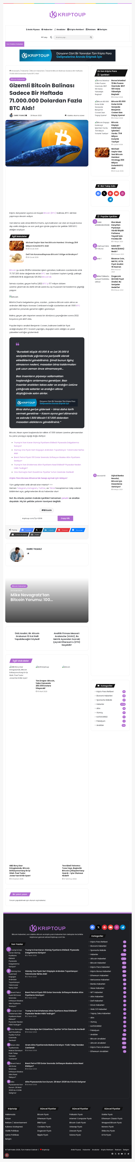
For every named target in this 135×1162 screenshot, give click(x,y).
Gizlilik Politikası (12, 1131)
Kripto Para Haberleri (100, 967)
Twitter (41, 488)
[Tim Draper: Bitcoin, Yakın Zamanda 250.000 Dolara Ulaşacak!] (47, 672)
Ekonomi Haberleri (104, 696)
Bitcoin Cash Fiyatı (77, 1122)
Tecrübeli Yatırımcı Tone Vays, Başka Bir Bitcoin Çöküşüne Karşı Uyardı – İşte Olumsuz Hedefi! (73, 870)
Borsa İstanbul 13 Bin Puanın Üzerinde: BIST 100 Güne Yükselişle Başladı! (118, 87)
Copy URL (65, 518)
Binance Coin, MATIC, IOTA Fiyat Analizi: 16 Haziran (118, 262)
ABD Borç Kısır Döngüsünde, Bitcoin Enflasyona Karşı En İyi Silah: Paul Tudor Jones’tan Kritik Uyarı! (19, 870)
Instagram (32, 488)
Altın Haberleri (96, 996)
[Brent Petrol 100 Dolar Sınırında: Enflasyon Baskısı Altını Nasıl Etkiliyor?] (16, 1070)
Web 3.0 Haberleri (98, 1009)
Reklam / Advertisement (16, 1122)
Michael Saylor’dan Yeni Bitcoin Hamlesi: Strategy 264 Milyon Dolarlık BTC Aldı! (117, 159)
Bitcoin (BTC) (49, 213)
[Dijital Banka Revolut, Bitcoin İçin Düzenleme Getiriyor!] (102, 573)
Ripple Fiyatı (42, 1135)
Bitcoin (12, 270)
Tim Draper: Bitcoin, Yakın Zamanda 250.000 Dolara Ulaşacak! (45, 684)
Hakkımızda (10, 1114)
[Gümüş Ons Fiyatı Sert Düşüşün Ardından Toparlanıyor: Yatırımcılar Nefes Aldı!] (16, 979)
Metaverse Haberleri (99, 979)
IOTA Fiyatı (106, 1135)
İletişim (103, 29)
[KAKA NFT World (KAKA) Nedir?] (102, 249)
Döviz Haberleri (97, 1005)
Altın (98, 708)
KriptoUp (45, 1149)
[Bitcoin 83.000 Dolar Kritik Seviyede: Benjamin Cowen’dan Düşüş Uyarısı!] (102, 108)
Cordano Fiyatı (44, 1127)
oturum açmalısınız (37, 900)
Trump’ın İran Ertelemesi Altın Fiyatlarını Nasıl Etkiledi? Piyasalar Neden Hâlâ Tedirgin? (51, 1012)
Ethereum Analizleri (99, 1051)
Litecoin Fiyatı (75, 1131)
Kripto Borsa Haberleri (100, 971)
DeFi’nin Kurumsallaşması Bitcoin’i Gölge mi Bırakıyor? (52, 254)
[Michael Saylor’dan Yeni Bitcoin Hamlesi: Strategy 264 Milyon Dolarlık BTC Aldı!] (16, 246)
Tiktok (52, 488)
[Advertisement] (46, 188)
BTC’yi (46, 283)
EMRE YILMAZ (19, 115)
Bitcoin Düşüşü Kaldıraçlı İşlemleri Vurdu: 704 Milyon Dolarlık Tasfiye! (116, 132)
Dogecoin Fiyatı (44, 1131)
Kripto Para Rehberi (105, 691)
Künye (8, 1118)
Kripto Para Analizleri (100, 1047)
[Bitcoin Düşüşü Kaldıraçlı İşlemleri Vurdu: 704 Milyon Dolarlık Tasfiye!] (102, 128)
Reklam (92, 29)
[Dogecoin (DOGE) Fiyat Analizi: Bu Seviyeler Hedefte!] (102, 373)
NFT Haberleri (96, 992)
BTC (43, 273)
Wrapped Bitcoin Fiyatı (112, 1122)
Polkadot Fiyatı (76, 1114)
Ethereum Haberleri (99, 975)
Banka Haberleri (97, 984)
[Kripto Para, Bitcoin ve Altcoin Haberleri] (67, 14)
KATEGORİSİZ (102, 717)
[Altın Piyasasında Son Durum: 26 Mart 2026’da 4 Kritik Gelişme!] (16, 1087)
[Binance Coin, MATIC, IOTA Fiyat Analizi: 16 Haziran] (102, 262)
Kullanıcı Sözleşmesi (14, 1127)
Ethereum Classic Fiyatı (112, 1118)
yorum (65, 498)
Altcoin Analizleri (98, 1043)
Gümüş (100, 712)
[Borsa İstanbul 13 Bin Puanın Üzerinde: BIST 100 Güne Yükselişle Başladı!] (102, 87)
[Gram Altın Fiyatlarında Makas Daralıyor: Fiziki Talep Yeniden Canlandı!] (16, 1052)
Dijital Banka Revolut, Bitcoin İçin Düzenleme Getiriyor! (117, 481)
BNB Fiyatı (41, 1122)
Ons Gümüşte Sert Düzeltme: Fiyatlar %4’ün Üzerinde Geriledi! (44, 472)
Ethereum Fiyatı (44, 1118)
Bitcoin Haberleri (37, 71)
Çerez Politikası (12, 1135)
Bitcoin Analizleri (98, 1038)
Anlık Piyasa (33, 29)
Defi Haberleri (96, 1000)
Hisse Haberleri (97, 988)
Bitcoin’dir (46, 276)
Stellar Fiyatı (107, 1114)
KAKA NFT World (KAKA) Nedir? (117, 249)
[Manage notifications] (7, 1155)
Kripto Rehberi (76, 29)
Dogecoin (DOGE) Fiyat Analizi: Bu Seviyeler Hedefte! (117, 282)
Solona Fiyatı (75, 1135)
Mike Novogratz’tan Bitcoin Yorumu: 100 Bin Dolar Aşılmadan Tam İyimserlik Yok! (31, 602)
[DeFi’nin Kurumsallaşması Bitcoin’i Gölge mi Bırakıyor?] (16, 258)
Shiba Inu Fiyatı (108, 1131)
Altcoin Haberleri (98, 958)
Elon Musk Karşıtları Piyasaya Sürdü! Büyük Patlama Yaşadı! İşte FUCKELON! (117, 230)
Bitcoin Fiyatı (43, 1114)
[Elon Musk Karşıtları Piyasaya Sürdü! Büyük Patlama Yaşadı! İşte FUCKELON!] (102, 225)
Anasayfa (15, 71)
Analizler (61, 29)
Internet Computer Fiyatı (80, 1118)
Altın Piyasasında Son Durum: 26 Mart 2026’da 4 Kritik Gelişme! (55, 1081)
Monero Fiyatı (108, 1127)
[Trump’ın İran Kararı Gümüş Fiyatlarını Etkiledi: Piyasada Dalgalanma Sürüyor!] (16, 958)
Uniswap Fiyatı (75, 1127)
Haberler (48, 29)
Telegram (21, 488)
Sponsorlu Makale (104, 700)
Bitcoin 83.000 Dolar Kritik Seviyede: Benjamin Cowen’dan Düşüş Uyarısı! (118, 108)
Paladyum (101, 721)
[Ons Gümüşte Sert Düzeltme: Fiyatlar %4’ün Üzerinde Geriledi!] (16, 1035)
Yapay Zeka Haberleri (100, 1013)
